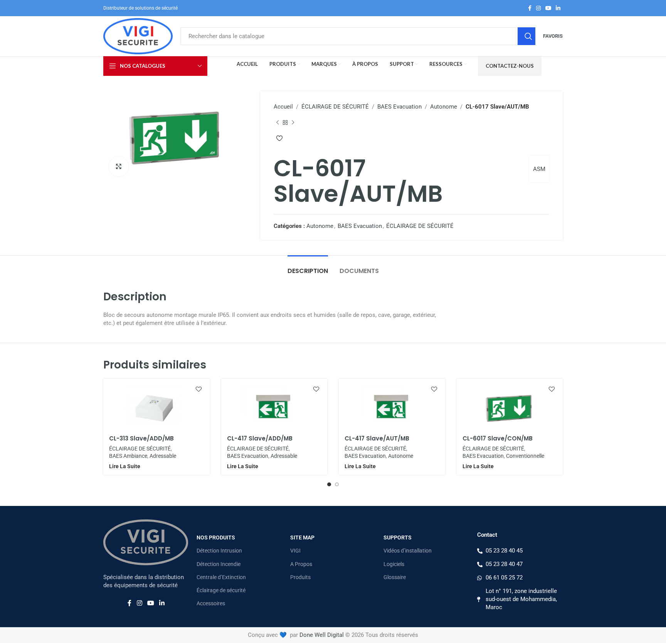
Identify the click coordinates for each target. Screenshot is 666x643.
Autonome (443, 106)
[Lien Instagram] (538, 8)
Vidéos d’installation (407, 551)
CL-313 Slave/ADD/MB (141, 438)
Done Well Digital (321, 634)
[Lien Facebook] (530, 8)
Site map (302, 537)
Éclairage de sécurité (221, 590)
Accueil (283, 106)
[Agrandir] (118, 166)
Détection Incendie (218, 564)
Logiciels (393, 564)
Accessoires (211, 603)
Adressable (163, 456)
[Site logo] (138, 35)
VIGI (295, 551)
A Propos (301, 564)
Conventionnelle (525, 456)
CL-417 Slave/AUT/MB (377, 438)
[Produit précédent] (277, 122)
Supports (397, 537)
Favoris (553, 36)
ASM (539, 169)
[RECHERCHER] (526, 36)
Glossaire (394, 577)
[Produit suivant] (293, 122)
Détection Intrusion (219, 551)
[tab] (308, 267)
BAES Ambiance (128, 456)
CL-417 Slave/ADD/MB (260, 438)
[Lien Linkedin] (558, 8)
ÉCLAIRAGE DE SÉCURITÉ (335, 106)
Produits (300, 577)
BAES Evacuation (399, 106)
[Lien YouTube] (548, 8)
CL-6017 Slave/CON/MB (497, 438)
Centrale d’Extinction (221, 577)
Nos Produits (216, 537)
